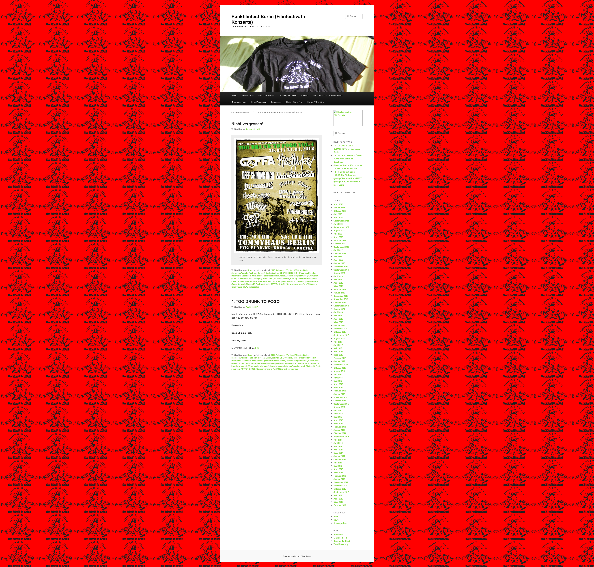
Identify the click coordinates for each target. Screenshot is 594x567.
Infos (336, 516)
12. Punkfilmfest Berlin (344, 171)
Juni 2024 (338, 223)
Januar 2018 (339, 325)
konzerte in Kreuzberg (247, 281)
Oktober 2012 (340, 488)
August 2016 (339, 371)
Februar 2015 (340, 426)
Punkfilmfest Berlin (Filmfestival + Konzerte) (268, 19)
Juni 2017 (338, 344)
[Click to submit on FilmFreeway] (348, 125)
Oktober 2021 (340, 253)
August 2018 (339, 308)
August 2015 (339, 407)
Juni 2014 (338, 442)
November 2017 (341, 328)
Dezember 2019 (341, 266)
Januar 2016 (339, 394)
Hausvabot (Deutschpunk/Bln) (276, 278)
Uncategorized (340, 523)
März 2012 (338, 501)
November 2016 (341, 364)
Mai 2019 (338, 279)
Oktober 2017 (340, 331)
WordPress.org (341, 544)
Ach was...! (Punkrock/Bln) (287, 270)
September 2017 (341, 335)
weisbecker (254, 286)
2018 (273, 270)
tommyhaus (236, 286)
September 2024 (341, 220)
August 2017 (339, 338)
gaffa (233, 278)
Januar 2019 (339, 292)
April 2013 (338, 469)
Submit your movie (288, 95)
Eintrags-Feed (340, 537)
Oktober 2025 (340, 210)
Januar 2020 (339, 263)
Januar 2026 (339, 207)
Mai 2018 (338, 315)
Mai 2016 (338, 380)
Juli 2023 (338, 233)
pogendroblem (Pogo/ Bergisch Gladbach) (296, 366)
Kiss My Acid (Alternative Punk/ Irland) (302, 363)
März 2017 (338, 354)
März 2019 (338, 286)
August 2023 (339, 230)
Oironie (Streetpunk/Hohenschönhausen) (286, 281)
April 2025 (338, 217)
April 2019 (338, 282)
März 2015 (338, 423)
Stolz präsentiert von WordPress (297, 556)
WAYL (245, 286)
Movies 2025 (248, 95)
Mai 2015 (338, 416)
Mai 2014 (338, 446)
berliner (275, 273)
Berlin (268, 273)
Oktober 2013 (340, 459)
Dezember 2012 (341, 482)
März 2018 (338, 322)
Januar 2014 (339, 456)
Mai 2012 (338, 495)
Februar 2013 (340, 475)
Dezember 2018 (341, 295)
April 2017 (338, 351)
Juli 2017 (338, 341)
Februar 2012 (340, 505)
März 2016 (338, 387)
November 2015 (341, 397)
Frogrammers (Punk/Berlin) (306, 275)
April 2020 (338, 259)
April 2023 (338, 237)
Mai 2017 (338, 348)
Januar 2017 (339, 361)
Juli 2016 (338, 374)
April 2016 (338, 384)
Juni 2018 (338, 312)
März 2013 (338, 472)
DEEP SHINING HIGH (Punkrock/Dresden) (298, 273)
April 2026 (338, 204)
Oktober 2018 (340, 302)
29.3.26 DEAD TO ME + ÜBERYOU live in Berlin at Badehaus (348, 158)
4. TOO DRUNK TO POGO (255, 301)
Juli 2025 (338, 214)
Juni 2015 (338, 413)
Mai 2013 (338, 465)
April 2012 (338, 498)
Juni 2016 (338, 377)
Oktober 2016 (340, 367)
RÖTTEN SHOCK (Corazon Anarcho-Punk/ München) (294, 284)
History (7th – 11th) (315, 102)
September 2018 (341, 305)
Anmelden (338, 534)
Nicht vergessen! (247, 123)
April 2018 (338, 318)
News (234, 95)
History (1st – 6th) (294, 102)
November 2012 (341, 485)
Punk (258, 284)
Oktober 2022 (340, 243)
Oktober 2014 (340, 433)
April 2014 (338, 449)
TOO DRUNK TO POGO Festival (327, 95)
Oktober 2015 (340, 400)
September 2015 (341, 403)
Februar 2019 (340, 289)
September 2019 (341, 269)
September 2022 (341, 246)
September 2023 (341, 227)
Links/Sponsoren (258, 102)
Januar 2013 (339, 479)
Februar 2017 (340, 357)
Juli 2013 (338, 462)
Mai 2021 (338, 256)
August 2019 (339, 273)
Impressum (276, 102)
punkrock (265, 284)
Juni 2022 (338, 250)
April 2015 (338, 420)
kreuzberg (262, 281)
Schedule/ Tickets (266, 95)
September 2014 (341, 436)
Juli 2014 (338, 439)
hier (257, 347)
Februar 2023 (340, 240)
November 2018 (341, 299)
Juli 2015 (338, 410)
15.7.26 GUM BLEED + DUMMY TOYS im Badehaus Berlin (347, 149)
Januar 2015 (339, 429)
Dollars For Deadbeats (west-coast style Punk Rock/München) (258, 275)
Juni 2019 (338, 276)
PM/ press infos (239, 102)
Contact (304, 95)
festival (290, 275)
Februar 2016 (340, 390)
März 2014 (338, 452)
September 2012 (341, 492)
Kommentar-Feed (342, 540)
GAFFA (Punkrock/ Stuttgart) (249, 278)
